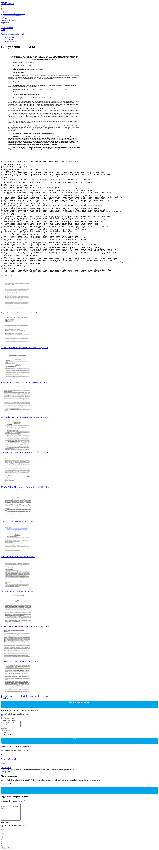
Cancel (4, 848)
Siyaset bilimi (9, 39)
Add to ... (5, 32)
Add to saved (19, 34)
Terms (8, 772)
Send (9, 848)
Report (3, 768)
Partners (8, 768)
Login (3, 12)
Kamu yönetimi (10, 41)
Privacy (3, 772)
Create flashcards (19, 14)
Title (2, 716)
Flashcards (5, 20)
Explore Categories (7, 4)
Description (8, 720)
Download (4, 698)
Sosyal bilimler (10, 38)
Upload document (7, 14)
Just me (6, 732)
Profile (3, 30)
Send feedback (6, 784)
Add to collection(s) (8, 34)
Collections (12, 20)
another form (19, 801)
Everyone (7, 730)
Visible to (4, 728)
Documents (5, 759)
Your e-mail (5, 822)
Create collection (7, 734)
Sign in (3, 714)
